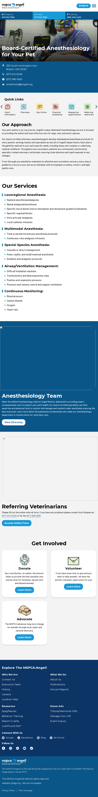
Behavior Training (12, 716)
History (6, 689)
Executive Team (11, 684)
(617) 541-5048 (14, 74)
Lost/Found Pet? (11, 726)
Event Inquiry (58, 721)
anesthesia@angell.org (19, 84)
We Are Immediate (31, 783)
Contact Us (8, 679)
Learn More (25, 590)
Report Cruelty (10, 721)
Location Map (10, 699)
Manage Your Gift (60, 716)
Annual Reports (59, 689)
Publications (57, 684)
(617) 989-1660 (14, 79)
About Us (55, 679)
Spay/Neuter (9, 711)
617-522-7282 (8, 17)
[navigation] (94, 5)
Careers (6, 694)
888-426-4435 (74, 17)
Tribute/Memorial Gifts (63, 711)
